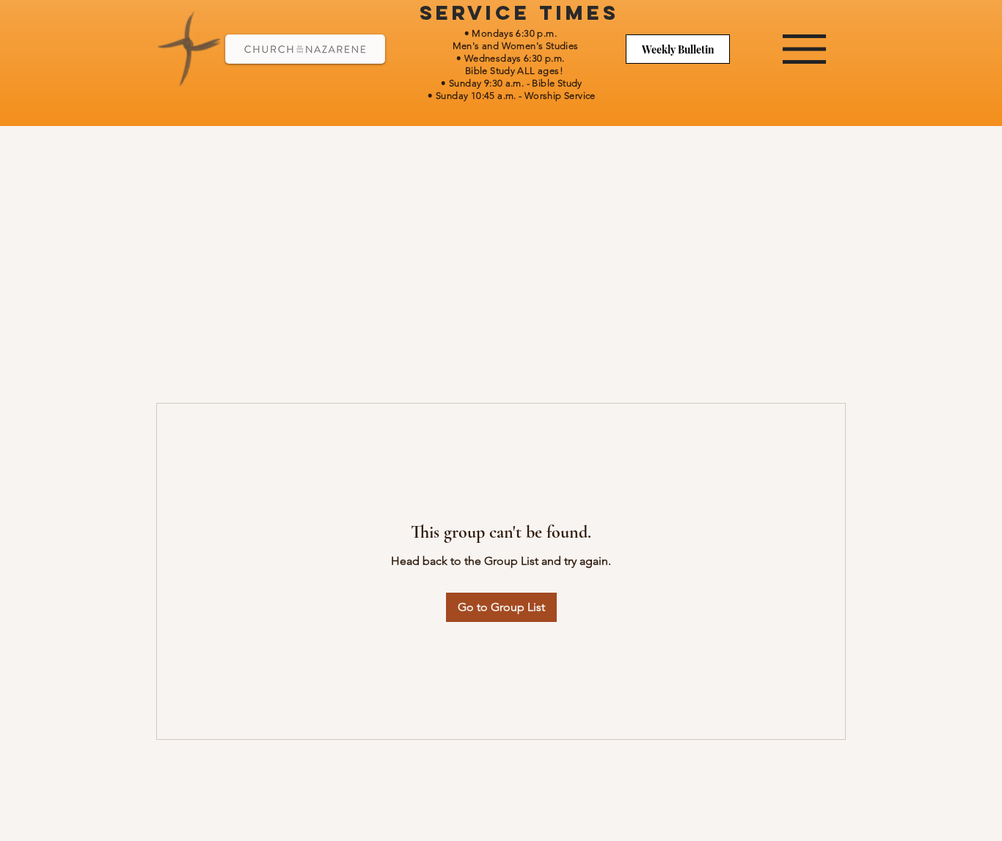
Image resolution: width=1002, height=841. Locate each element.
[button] (804, 49)
